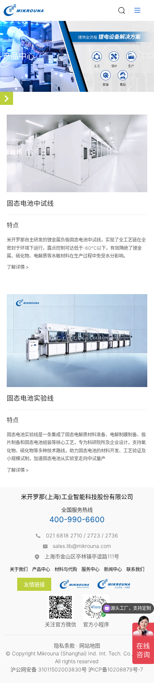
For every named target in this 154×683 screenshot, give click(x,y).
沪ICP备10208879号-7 (115, 669)
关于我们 (19, 569)
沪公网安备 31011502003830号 (48, 669)
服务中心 (90, 569)
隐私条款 (64, 645)
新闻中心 (113, 569)
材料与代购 (66, 569)
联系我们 (135, 569)
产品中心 (41, 569)
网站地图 (89, 645)
